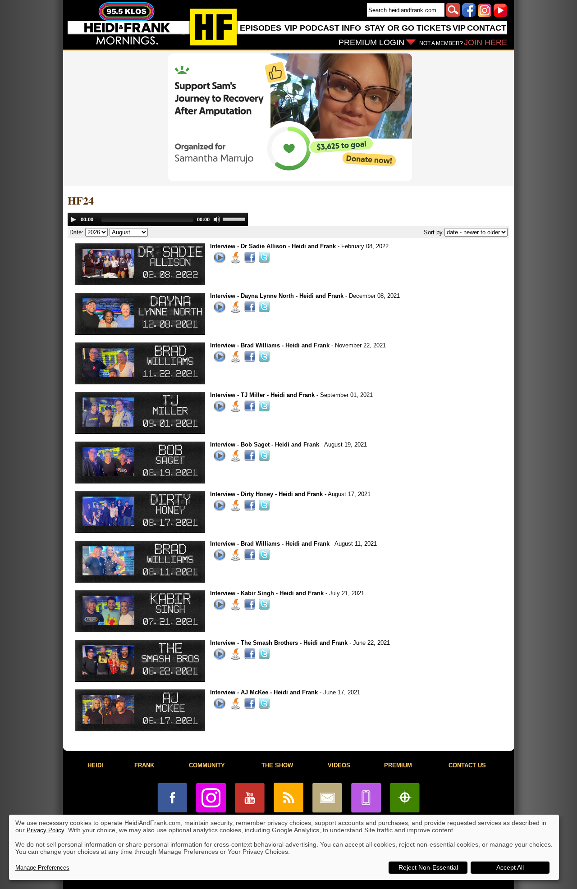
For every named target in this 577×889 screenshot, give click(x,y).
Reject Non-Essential (428, 867)
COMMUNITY (207, 765)
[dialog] (284, 847)
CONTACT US (467, 765)
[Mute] (216, 219)
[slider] (235, 218)
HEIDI (95, 765)
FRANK (144, 765)
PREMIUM (398, 765)
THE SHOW (277, 765)
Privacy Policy (45, 830)
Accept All (510, 867)
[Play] (73, 219)
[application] (158, 219)
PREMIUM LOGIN (371, 42)
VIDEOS (339, 765)
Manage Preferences (42, 867)
